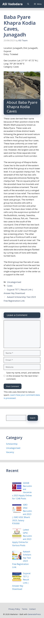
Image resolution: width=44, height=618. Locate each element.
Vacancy (10, 452)
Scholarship (11, 443)
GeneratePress (34, 614)
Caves (9, 285)
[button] (28, 4)
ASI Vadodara (12, 4)
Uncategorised (14, 282)
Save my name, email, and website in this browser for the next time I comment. (22, 375)
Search (32, 418)
